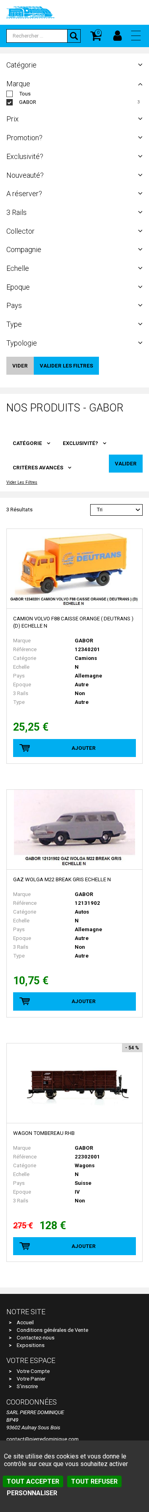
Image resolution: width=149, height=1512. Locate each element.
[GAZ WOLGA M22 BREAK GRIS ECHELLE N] (74, 830)
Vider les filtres (21, 483)
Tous (25, 94)
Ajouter (84, 748)
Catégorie (27, 443)
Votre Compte (33, 1371)
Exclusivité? (80, 443)
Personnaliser (32, 1493)
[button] (136, 35)
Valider (126, 464)
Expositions (31, 1345)
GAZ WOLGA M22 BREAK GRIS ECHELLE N (62, 879)
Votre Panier (31, 1379)
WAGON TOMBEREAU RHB (44, 1133)
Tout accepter (33, 1481)
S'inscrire (27, 1386)
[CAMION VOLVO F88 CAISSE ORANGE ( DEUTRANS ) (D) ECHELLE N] (74, 569)
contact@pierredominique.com (42, 1439)
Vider (20, 366)
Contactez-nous (35, 1338)
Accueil (25, 1322)
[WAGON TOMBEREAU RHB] (74, 1083)
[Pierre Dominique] (30, 12)
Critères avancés (38, 468)
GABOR (27, 102)
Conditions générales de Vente (52, 1330)
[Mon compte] (117, 36)
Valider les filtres (66, 366)
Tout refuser (94, 1481)
